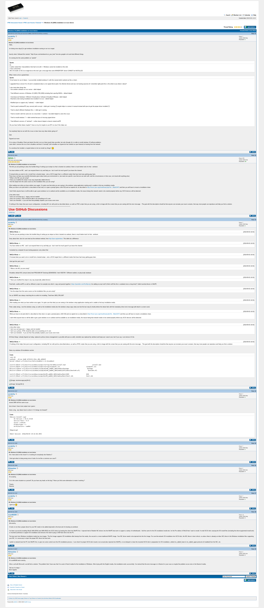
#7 (255, 493)
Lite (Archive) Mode (47, 598)
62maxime (12, 468)
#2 (255, 155)
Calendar (247, 15)
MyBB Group (27, 602)
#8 (255, 511)
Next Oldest (12, 576)
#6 (255, 465)
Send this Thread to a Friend (17, 587)
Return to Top (27, 598)
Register (25, 18)
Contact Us (11, 598)
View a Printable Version (16, 585)
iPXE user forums (29, 22)
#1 (255, 33)
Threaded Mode (244, 30)
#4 (255, 391)
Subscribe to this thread (16, 589)
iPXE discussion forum (14, 22)
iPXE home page (19, 598)
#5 (255, 443)
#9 (255, 549)
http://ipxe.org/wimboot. (56, 238)
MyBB (15, 602)
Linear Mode (252, 30)
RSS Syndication (57, 598)
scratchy (45, 33)
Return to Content (36, 598)
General (38, 22)
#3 (255, 219)
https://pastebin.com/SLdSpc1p (80, 284)
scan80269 (12, 515)
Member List (237, 15)
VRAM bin (12, 212)
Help (254, 15)
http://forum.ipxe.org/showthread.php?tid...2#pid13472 (103, 187)
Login (20, 18)
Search (228, 15)
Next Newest (21, 576)
